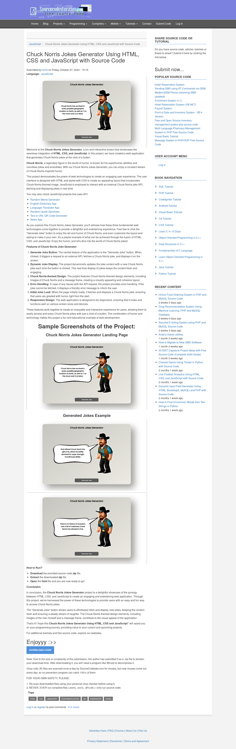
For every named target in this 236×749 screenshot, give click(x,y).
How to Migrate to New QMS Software (180, 342)
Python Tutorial (167, 273)
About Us (131, 730)
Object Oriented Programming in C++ (180, 237)
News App (36, 219)
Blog (45, 23)
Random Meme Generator (45, 199)
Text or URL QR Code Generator (48, 215)
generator (95, 698)
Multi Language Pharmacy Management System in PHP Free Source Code (177, 130)
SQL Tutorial (166, 186)
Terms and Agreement (136, 741)
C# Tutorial (165, 218)
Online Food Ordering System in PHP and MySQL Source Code (182, 296)
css (41, 698)
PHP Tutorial (166, 193)
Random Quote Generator (45, 211)
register (41, 707)
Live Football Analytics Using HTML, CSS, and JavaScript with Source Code (181, 376)
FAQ (110, 730)
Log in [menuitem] (162, 165)
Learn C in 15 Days (170, 231)
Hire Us (142, 730)
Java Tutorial (166, 267)
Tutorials (131, 23)
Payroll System (163, 108)
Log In (179, 23)
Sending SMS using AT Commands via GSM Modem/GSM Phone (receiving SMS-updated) (180, 92)
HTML (32, 698)
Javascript (52, 698)
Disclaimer (116, 741)
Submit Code (163, 23)
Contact (146, 23)
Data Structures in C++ (172, 244)
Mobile (115, 23)
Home (34, 23)
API (84, 698)
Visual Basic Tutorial (166, 136)
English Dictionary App (43, 203)
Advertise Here (97, 730)
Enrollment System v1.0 (168, 100)
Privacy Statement (97, 741)
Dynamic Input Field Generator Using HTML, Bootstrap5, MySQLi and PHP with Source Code (182, 390)
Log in (30, 707)
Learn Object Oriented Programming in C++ (181, 259)
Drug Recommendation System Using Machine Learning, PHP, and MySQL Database (180, 310)
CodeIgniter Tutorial (170, 199)
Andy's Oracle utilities (171, 334)
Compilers (98, 23)
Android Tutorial (168, 205)
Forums (119, 730)
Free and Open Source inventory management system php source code (176, 122)
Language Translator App (44, 207)
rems (45, 70)
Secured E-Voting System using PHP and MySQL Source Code (182, 324)
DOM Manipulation (70, 698)
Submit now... (169, 69)
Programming (78, 23)
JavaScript (35, 44)
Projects (58, 23)
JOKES (108, 698)
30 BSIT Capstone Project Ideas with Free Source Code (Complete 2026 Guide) (182, 352)
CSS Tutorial (166, 225)
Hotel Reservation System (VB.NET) (175, 104)
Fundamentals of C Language (175, 250)
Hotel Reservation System (169, 84)
